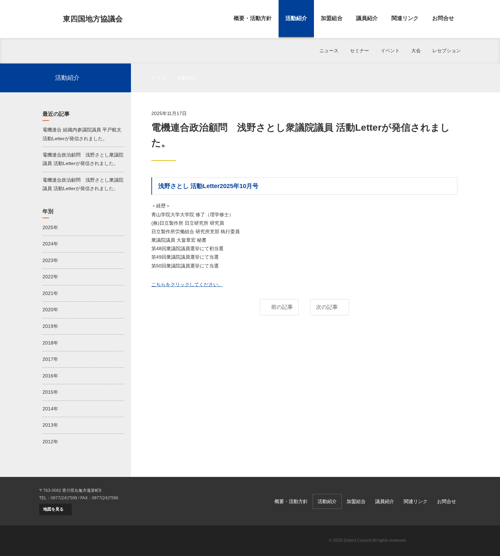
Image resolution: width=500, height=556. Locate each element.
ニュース (328, 50)
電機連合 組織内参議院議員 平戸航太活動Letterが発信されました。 (82, 134)
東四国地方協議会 (93, 19)
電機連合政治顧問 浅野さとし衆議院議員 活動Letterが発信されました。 (83, 159)
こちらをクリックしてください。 (187, 284)
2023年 (50, 260)
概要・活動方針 (253, 18)
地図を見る (53, 509)
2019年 (50, 326)
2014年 (50, 408)
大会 (416, 50)
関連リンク (405, 18)
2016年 (50, 375)
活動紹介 (296, 18)
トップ (158, 77)
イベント (390, 50)
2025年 (50, 227)
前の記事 (282, 307)
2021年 (50, 293)
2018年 (50, 343)
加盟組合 (332, 18)
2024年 (50, 243)
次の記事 (327, 307)
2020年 (50, 309)
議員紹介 (367, 18)
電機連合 (437, 541)
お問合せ (443, 18)
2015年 (50, 392)
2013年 (50, 425)
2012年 (50, 441)
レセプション (446, 50)
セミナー (359, 50)
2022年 (50, 276)
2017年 (50, 359)
